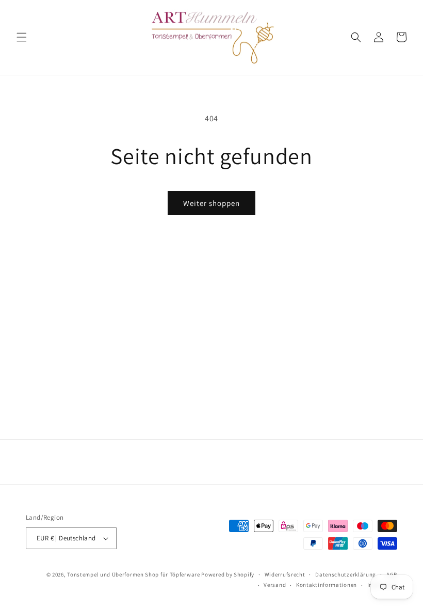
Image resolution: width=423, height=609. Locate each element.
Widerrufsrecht (285, 574)
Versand (275, 584)
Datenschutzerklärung (345, 574)
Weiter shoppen (211, 203)
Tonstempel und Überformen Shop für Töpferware (133, 574)
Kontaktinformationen (326, 584)
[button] (21, 37)
